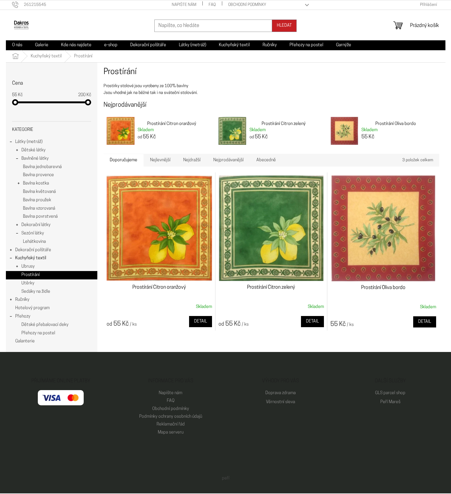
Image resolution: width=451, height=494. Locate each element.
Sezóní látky (32, 233)
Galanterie (25, 341)
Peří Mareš (390, 402)
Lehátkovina (34, 241)
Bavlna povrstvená (40, 216)
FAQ (212, 5)
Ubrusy (28, 266)
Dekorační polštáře (33, 250)
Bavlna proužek (37, 200)
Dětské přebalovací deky (45, 325)
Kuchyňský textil (30, 258)
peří (225, 478)
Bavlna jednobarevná (42, 167)
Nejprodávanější (228, 160)
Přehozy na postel (38, 333)
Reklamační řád (171, 424)
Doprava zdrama (280, 393)
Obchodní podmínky (247, 5)
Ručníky (22, 299)
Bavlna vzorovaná (39, 208)
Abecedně (266, 160)
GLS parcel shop (390, 393)
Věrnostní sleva (280, 402)
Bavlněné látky (35, 158)
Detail (200, 321)
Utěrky (27, 283)
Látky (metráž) (28, 142)
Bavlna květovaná (39, 191)
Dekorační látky (36, 225)
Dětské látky (33, 150)
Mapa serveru (170, 432)
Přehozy (22, 316)
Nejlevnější (160, 160)
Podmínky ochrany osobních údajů (170, 416)
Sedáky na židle (35, 291)
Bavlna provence (38, 175)
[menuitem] (17, 45)
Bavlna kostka (36, 183)
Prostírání (30, 275)
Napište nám (184, 5)
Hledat (284, 25)
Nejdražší (192, 160)
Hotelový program (32, 308)
